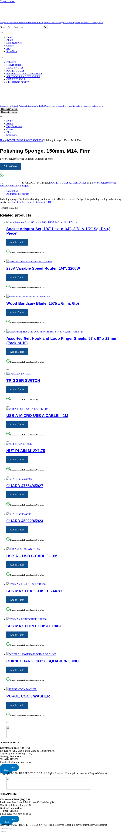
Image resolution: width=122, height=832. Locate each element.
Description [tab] (12, 191)
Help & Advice (14, 42)
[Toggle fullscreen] (4, 828)
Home (9, 37)
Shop (6, 770)
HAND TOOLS (14, 65)
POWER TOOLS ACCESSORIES (24, 73)
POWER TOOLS (15, 70)
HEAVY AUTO (14, 67)
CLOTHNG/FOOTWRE (19, 82)
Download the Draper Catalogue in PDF (31, 202)
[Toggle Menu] (1, 32)
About (9, 40)
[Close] (1, 183)
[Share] (7, 828)
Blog (8, 48)
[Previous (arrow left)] (1, 831)
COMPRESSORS (15, 79)
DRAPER (11, 62)
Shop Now (11, 51)
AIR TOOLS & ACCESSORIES (23, 76)
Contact (10, 45)
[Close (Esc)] (11, 828)
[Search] (45, 27)
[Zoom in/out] (1, 828)
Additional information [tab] (17, 193)
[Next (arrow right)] (4, 831)
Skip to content (7, 1)
